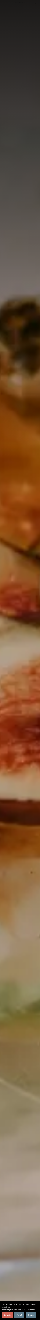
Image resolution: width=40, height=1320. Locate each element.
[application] (20, 1310)
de (36, 3)
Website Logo (20, 4)
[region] (4, 4)
